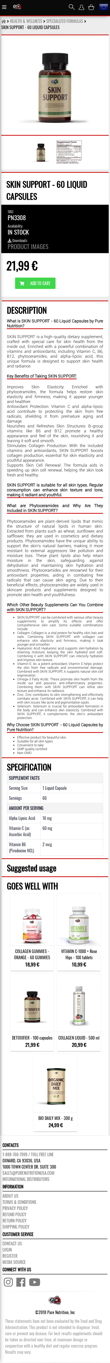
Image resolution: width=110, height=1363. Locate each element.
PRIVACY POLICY (15, 1208)
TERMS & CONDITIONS (19, 1202)
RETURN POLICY (15, 1221)
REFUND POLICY (14, 1214)
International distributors (26, 1179)
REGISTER (10, 1256)
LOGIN (7, 1250)
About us (10, 1196)
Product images (28, 246)
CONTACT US (12, 1243)
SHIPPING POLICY (16, 1227)
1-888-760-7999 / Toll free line (28, 1154)
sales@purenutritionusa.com (28, 1173)
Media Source (14, 1262)
